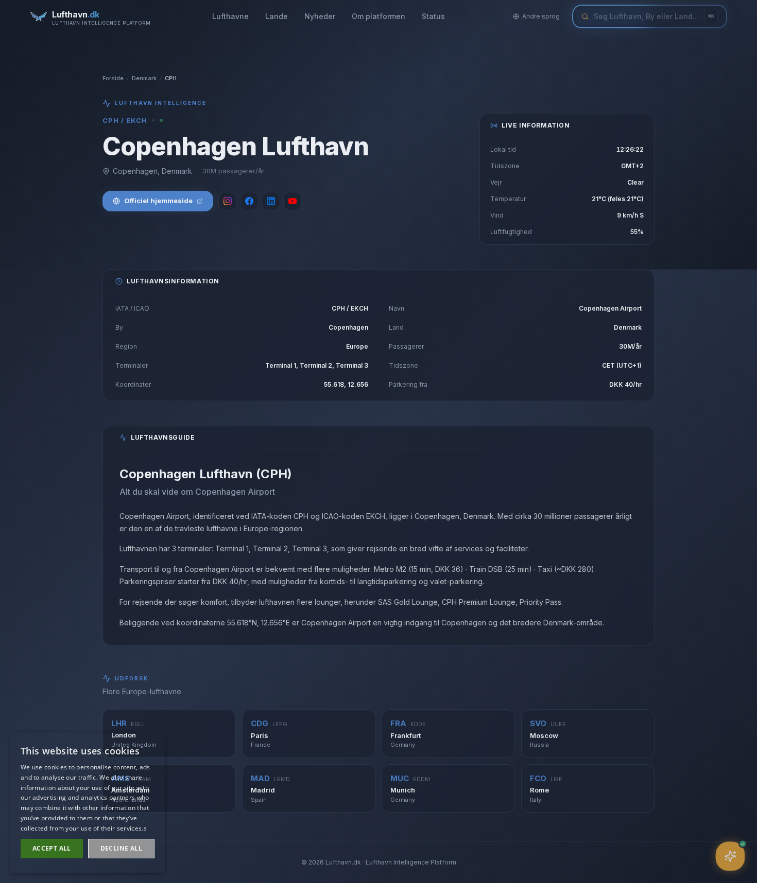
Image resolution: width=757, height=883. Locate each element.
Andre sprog (541, 16)
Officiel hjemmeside (158, 200)
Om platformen (378, 16)
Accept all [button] (51, 848)
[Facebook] (249, 201)
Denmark (144, 78)
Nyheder (319, 16)
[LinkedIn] (271, 201)
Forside (113, 78)
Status (433, 16)
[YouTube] (292, 201)
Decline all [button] (121, 848)
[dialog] (87, 802)
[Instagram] (227, 201)
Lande (276, 16)
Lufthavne (230, 16)
